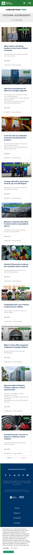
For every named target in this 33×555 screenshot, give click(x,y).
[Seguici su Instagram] (19, 475)
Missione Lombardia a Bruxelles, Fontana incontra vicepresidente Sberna (16, 224)
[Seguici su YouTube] (28, 475)
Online (24, 9)
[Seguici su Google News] (23, 475)
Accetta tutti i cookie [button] (8, 551)
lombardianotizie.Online (17, 469)
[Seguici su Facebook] (6, 475)
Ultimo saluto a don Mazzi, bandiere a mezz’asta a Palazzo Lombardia (16, 48)
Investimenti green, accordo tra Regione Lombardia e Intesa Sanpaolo (16, 437)
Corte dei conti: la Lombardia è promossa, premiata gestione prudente (15, 138)
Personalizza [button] (14, 548)
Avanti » (24, 458)
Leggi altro (6, 548)
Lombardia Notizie (13, 9)
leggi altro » (7, 60)
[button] (29, 3)
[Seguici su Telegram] (15, 475)
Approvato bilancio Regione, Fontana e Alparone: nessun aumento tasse (14, 387)
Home (12, 20)
